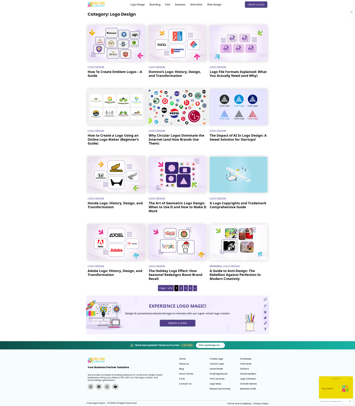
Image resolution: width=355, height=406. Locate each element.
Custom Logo (217, 364)
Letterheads (216, 369)
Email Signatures (219, 374)
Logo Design (137, 4)
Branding (155, 4)
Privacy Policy (260, 403)
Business (180, 4)
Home (182, 359)
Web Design (214, 4)
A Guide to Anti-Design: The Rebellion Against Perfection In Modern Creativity (235, 274)
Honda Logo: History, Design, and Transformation (115, 205)
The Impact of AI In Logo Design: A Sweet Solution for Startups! (238, 137)
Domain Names (248, 384)
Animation (196, 4)
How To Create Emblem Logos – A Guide (115, 73)
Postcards (245, 364)
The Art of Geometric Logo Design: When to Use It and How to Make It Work (177, 207)
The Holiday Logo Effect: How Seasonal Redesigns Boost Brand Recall (175, 274)
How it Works (186, 374)
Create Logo (216, 359)
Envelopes (245, 359)
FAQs (182, 379)
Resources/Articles (220, 389)
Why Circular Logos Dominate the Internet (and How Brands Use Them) (176, 139)
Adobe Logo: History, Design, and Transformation (115, 272)
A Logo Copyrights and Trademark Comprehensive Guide (238, 205)
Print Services (217, 379)
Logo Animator (248, 379)
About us (184, 364)
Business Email (248, 389)
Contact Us (185, 384)
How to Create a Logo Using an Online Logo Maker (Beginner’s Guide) (113, 139)
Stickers (244, 369)
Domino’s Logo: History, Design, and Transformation (175, 73)
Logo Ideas (215, 384)
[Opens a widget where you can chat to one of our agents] (336, 390)
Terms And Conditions (239, 403)
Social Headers (248, 374)
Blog (181, 369)
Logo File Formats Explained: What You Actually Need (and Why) (238, 73)
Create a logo (256, 4)
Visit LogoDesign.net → (210, 345)
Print (167, 4)
